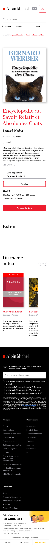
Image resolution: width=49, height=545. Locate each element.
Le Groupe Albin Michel (12, 464)
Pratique (30, 441)
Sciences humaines (34, 433)
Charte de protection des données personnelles (11, 458)
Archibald (6, 504)
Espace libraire (8, 437)
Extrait (9, 142)
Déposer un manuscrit (12, 433)
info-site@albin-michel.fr (29, 405)
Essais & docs (32, 430)
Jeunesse (30, 445)
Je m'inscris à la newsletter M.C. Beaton (23, 387)
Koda (5, 493)
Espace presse (9, 441)
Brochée (24, 184)
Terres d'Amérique (10, 508)
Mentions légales (10, 449)
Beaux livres (31, 449)
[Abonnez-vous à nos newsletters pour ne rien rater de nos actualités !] (33, 8)
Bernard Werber (13, 130)
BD (28, 452)
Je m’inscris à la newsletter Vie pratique (22, 390)
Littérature (31, 426)
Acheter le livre (24, 208)
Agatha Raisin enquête (12, 497)
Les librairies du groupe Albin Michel (12, 469)
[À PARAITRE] (13, 292)
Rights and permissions (12, 445)
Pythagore (17, 136)
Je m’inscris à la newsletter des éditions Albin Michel (25, 382)
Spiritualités (31, 437)
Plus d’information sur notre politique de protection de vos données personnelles (24, 409)
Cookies (6, 452)
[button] (40, 264)
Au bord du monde (12, 311)
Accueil (5, 35)
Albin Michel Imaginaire (12, 474)
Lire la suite (9, 165)
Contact (6, 426)
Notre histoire (8, 430)
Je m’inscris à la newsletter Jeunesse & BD (23, 393)
